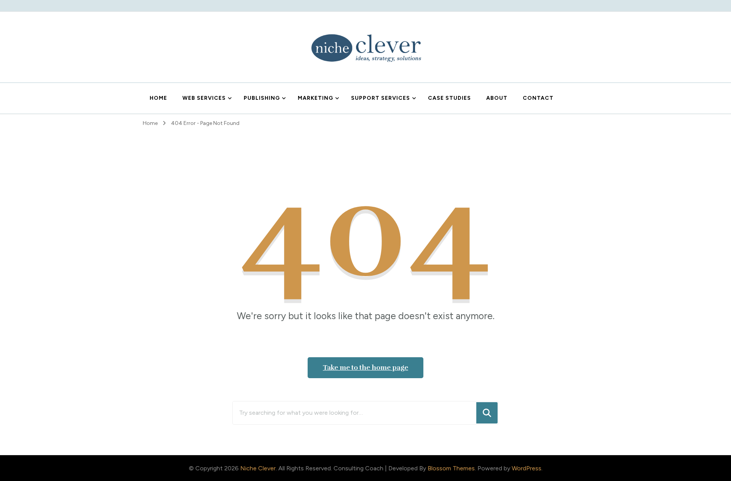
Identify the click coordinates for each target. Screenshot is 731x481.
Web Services (204, 98)
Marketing (315, 98)
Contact (538, 98)
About (497, 98)
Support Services (380, 98)
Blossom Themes (451, 468)
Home (158, 98)
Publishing (262, 98)
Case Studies (449, 98)
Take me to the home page (365, 367)
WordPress (526, 468)
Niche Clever (258, 468)
